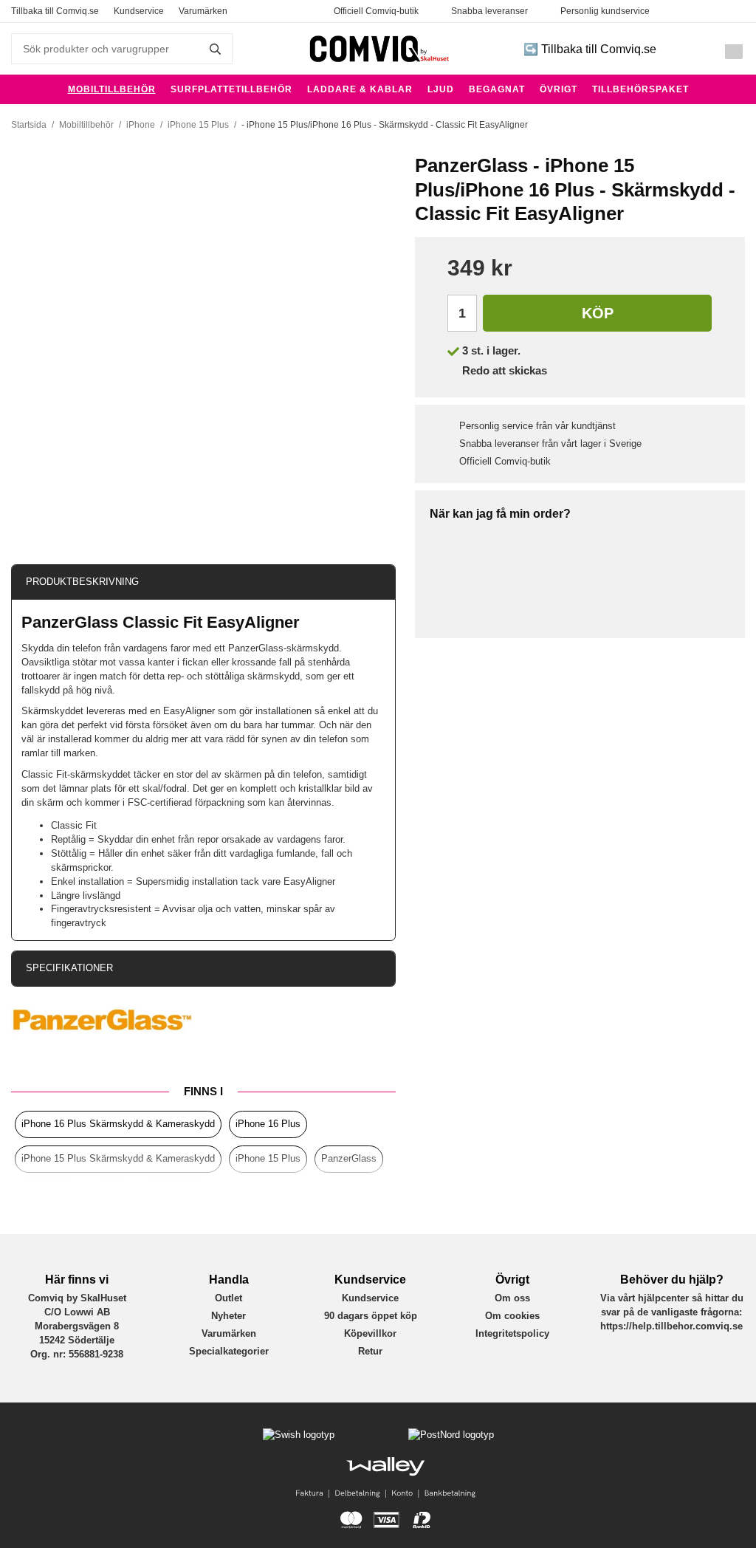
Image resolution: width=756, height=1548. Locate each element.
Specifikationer (69, 967)
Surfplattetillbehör (231, 89)
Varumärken (203, 11)
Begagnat (497, 89)
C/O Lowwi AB (77, 1312)
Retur (370, 1351)
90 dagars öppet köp (370, 1315)
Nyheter (228, 1315)
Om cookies (512, 1315)
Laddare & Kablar (360, 89)
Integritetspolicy (512, 1333)
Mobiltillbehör (112, 89)
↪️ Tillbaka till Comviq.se (589, 49)
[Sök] (213, 49)
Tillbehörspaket (640, 89)
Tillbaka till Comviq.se (55, 11)
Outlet (228, 1298)
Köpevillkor (370, 1333)
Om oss (512, 1298)
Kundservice (139, 11)
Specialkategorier (229, 1351)
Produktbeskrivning (82, 581)
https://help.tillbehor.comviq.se (671, 1326)
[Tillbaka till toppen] (20, 1528)
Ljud (440, 89)
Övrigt (558, 89)
